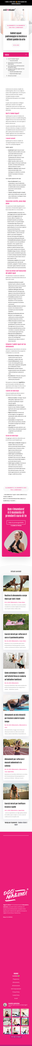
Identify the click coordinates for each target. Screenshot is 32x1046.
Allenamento (11, 25)
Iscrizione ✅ (16, 976)
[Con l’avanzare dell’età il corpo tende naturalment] (25, 1013)
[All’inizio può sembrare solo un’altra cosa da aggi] (25, 1021)
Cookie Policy (16, 995)
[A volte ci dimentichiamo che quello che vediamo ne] (16, 1013)
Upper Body (11, 771)
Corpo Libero (21, 602)
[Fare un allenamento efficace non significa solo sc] (16, 1021)
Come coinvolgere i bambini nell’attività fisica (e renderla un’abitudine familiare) (15, 675)
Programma (16, 979)
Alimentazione (16, 985)
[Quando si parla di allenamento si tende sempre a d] (16, 1030)
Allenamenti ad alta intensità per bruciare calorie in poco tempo (15, 717)
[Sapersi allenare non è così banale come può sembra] (7, 1013)
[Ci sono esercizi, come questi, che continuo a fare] (25, 1030)
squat (16, 824)
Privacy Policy (16, 992)
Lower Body (19, 27)
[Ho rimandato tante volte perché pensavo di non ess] (7, 1030)
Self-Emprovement (16, 988)
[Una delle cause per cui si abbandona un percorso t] (7, 1021)
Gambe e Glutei (22, 822)
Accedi (16, 998)
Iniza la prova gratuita (16, 522)
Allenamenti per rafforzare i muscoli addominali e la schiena (15, 762)
